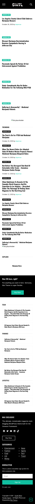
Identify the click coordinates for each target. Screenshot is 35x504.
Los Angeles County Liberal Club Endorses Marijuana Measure (17, 20)
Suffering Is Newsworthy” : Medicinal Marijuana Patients (15, 108)
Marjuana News (6, 14)
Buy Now (9, 438)
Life (5, 456)
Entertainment (9, 448)
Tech (22, 453)
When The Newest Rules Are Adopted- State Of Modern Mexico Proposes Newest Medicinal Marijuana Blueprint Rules (17, 151)
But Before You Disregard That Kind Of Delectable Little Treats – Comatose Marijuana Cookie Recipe (16, 168)
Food (6, 453)
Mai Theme (13, 500)
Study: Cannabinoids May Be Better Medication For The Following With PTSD (16, 86)
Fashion (7, 451)
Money (6, 459)
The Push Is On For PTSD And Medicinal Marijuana (16, 136)
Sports (23, 451)
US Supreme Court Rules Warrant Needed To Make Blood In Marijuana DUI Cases (16, 326)
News (23, 448)
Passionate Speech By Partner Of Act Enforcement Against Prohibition (15, 65)
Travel (23, 456)
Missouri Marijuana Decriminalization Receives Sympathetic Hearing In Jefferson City (15, 43)
